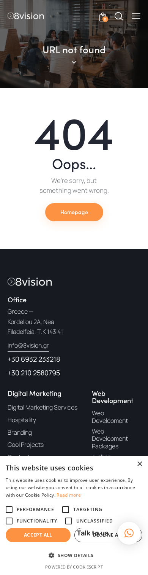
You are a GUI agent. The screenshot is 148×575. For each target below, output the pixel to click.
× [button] (139, 464)
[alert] (74, 515)
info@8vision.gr (28, 345)
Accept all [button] (38, 535)
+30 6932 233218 (34, 359)
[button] (136, 16)
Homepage (74, 212)
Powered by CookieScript (73, 567)
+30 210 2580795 (34, 372)
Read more (69, 495)
